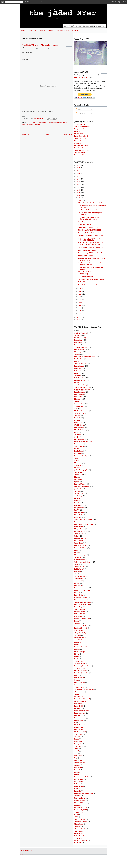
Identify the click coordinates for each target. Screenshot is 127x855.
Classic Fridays (79, 651)
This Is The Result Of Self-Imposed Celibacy (90, 213)
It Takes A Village (80, 547)
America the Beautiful (82, 486)
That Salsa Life (79, 691)
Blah (76, 550)
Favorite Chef (78, 779)
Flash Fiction (78, 725)
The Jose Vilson (79, 152)
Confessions (78, 522)
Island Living (79, 727)
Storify (76, 814)
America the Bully (80, 385)
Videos (37, 124)
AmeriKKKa (78, 640)
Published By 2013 (80, 628)
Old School (78, 741)
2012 (79, 184)
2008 (79, 195)
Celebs (76, 448)
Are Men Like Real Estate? (87, 210)
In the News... (78, 396)
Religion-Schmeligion (81, 455)
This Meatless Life (80, 828)
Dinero (76, 477)
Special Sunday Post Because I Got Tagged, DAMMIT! (90, 264)
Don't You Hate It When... (87, 250)
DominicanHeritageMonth (83, 524)
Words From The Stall (82, 699)
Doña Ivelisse (78, 720)
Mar (80, 308)
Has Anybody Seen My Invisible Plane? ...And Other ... (92, 259)
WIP (75, 753)
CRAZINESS (78, 540)
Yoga (76, 758)
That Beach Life (79, 819)
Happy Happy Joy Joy (82, 389)
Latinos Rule (78, 370)
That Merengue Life (81, 821)
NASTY (76, 510)
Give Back (77, 517)
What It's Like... (79, 599)
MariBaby (77, 434)
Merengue (77, 795)
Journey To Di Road (81, 625)
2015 (79, 176)
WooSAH (77, 418)
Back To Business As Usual (87, 284)
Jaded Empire (79, 446)
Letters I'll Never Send (82, 618)
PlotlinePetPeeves (80, 802)
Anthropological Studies (82, 602)
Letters (76, 552)
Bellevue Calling (80, 337)
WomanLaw (78, 696)
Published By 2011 (80, 647)
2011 (79, 187)
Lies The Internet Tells (82, 604)
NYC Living (78, 734)
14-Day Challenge (80, 701)
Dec (80, 197)
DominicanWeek (80, 717)
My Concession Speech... (86, 276)
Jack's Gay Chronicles (82, 126)
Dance (76, 675)
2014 (79, 179)
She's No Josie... (83, 221)
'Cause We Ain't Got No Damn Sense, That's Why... (91, 273)
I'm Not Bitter (79, 359)
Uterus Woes (78, 833)
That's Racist (78, 824)
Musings (77, 354)
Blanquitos (78, 462)
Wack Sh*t (78, 838)
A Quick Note (78, 406)
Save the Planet (79, 576)
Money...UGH (79, 493)
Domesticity (78, 715)
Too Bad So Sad (79, 663)
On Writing (78, 453)
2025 (79, 165)
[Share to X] (51, 119)
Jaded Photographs (81, 470)
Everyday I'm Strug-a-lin (83, 441)
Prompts (77, 805)
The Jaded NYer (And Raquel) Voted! (91, 279)
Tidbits (76, 748)
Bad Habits (78, 767)
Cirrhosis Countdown (81, 411)
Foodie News (78, 451)
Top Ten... (77, 635)
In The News (78, 569)
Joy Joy (76, 437)
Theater (77, 694)
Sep (80, 291)
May (80, 302)
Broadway (77, 708)
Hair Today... (78, 505)
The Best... (77, 623)
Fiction (76, 654)
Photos (76, 382)
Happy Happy (79, 526)
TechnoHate (78, 578)
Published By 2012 (80, 531)
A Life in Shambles (80, 347)
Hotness (77, 656)
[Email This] (47, 119)
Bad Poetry (78, 585)
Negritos (77, 491)
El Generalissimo (80, 538)
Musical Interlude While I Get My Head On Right (92, 206)
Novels (76, 739)
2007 (79, 317)
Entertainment (79, 366)
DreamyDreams (79, 611)
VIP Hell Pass (79, 413)
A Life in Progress (33, 122)
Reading (77, 658)
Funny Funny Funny (81, 588)
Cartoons (77, 642)
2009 (79, 193)
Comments (81, 113)
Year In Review (79, 609)
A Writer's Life (79, 668)
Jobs (75, 408)
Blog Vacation (79, 512)
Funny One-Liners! (80, 155)
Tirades (77, 415)
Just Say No (78, 488)
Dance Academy (79, 713)
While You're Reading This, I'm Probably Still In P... (89, 239)
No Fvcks (77, 736)
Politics (76, 432)
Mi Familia (78, 335)
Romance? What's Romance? (84, 356)
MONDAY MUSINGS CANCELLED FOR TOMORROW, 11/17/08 (90, 244)
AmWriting (78, 496)
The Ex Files (78, 474)
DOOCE (77, 131)
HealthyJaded (79, 444)
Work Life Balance (80, 840)
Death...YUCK (79, 422)
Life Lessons (78, 729)
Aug (80, 294)
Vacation (77, 503)
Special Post (78, 661)
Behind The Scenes (80, 670)
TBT (76, 817)
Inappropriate (79, 507)
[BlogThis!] (49, 119)
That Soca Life (79, 566)
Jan (80, 313)
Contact (75, 30)
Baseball (77, 769)
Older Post (68, 134)
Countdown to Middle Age (83, 710)
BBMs (76, 583)
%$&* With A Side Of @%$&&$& (90, 247)
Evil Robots (78, 616)
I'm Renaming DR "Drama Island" (90, 252)
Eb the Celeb (78, 133)
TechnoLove (78, 543)
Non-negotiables (79, 798)
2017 (79, 170)
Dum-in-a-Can (79, 394)
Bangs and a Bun (80, 129)
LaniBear (77, 571)
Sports (76, 481)
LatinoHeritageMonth (82, 590)
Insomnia (77, 791)
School (76, 460)
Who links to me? (26, 850)
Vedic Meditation (80, 835)
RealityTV (77, 743)
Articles (77, 765)
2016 (79, 173)
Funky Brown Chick (81, 136)
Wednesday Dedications (82, 666)
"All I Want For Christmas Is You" (90, 202)
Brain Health (78, 706)
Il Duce (76, 788)
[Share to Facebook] (54, 119)
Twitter (76, 536)
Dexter (76, 774)
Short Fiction (78, 746)
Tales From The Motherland (84, 689)
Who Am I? (32, 30)
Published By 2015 (80, 807)
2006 (79, 320)
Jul (80, 296)
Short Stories (78, 630)
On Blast (77, 420)
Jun (80, 299)
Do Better (77, 498)
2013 (79, 182)
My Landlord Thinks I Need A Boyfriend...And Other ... (88, 218)
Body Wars (78, 373)
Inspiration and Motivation (83, 793)
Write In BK (78, 140)
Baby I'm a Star (79, 377)
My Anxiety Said (80, 732)
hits (21, 854)
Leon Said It (78, 147)
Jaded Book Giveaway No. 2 (88, 227)
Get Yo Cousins (79, 559)
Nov (80, 200)
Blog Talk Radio (80, 429)
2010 (79, 190)
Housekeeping (79, 786)
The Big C (77, 826)
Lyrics (76, 621)
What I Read (78, 755)
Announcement (79, 762)
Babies (76, 361)
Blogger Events (79, 529)
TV (75, 573)
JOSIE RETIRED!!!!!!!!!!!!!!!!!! (88, 224)
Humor (76, 344)
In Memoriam (79, 677)
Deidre (76, 772)
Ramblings (78, 342)
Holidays (77, 784)
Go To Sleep (78, 781)
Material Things (80, 555)
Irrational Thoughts (81, 597)
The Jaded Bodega (62, 30)
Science (76, 684)
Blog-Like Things (80, 545)
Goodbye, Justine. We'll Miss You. (89, 232)
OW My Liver (79, 425)
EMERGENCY (79, 614)
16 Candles (78, 143)
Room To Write (79, 682)
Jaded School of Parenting (83, 519)
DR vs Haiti (78, 514)
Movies (76, 564)
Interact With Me (80, 484)
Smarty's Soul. (79, 687)
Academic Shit (79, 637)
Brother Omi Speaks (81, 145)
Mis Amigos (78, 352)
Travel (76, 751)
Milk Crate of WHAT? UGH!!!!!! (89, 230)
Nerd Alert (78, 557)
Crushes (77, 467)
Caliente (77, 649)
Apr (80, 305)
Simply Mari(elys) (80, 124)
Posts (79, 109)
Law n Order (78, 595)
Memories (77, 375)
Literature (77, 399)
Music (76, 458)
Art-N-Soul (78, 479)
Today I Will (78, 581)
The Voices (78, 472)
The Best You (78, 533)
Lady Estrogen (79, 392)
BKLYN (77, 592)
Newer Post (25, 134)
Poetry (76, 644)
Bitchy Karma (45, 122)
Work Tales (78, 843)
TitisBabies (78, 831)
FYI (75, 722)
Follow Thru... (83, 282)
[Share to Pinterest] (56, 119)
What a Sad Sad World (82, 387)
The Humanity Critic (81, 150)
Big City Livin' (79, 349)
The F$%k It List (80, 138)
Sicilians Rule (79, 812)
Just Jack (77, 465)
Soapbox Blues (79, 403)
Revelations (55, 122)
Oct (80, 288)
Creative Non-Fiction (81, 673)
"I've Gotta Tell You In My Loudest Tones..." (90, 268)
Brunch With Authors (85, 255)
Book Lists (78, 703)
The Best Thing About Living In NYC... (91, 235)
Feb (80, 310)
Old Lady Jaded (79, 800)
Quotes (76, 680)
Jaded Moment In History (83, 562)
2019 (79, 168)
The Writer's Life (80, 363)
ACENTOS (78, 760)
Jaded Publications (46, 30)
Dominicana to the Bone (82, 776)
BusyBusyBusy (79, 439)
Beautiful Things (80, 380)
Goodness (77, 500)
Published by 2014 (80, 810)
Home (23, 30)
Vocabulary (78, 606)
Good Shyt (77, 368)
